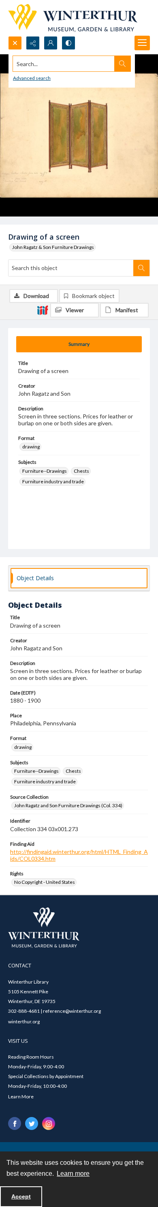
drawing (31, 447)
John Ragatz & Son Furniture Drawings (53, 247)
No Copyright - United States (44, 882)
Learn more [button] (73, 1173)
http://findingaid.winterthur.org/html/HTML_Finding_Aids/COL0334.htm (79, 855)
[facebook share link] (14, 1123)
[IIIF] (42, 310)
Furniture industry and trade (53, 481)
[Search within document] (141, 268)
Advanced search (32, 78)
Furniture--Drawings (44, 471)
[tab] (79, 344)
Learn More (21, 1096)
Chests (81, 471)
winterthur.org (24, 1021)
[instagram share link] (48, 1123)
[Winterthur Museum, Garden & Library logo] (72, 18)
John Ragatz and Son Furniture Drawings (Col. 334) (68, 805)
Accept (21, 1196)
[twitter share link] (31, 1123)
